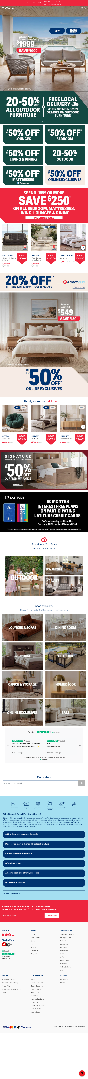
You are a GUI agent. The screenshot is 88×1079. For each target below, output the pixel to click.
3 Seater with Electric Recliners (9, 259)
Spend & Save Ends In (44, 3)
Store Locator (35, 938)
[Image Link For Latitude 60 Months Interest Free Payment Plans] (44, 512)
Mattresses (64, 951)
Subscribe (51, 915)
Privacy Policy (6, 986)
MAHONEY (64, 436)
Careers (33, 941)
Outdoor (63, 954)
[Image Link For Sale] (65, 712)
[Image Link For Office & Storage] (22, 684)
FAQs (33, 979)
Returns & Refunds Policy (10, 983)
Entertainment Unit (66, 439)
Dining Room (64, 944)
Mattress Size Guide (37, 999)
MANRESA (35, 436)
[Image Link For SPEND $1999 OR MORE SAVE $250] (44, 205)
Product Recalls (36, 1009)
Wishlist (62, 983)
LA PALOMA (36, 255)
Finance (4, 992)
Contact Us (34, 951)
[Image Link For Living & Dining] (23, 155)
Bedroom (63, 947)
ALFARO (5, 436)
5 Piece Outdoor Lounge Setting (36, 259)
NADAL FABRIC (8, 255)
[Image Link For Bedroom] (65, 134)
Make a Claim (35, 1012)
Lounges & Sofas (65, 938)
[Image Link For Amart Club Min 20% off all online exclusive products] (44, 282)
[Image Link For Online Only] (22, 712)
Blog (32, 944)
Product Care (35, 992)
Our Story (34, 934)
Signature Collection (67, 934)
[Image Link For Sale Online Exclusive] (44, 344)
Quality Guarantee (37, 986)
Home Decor (64, 960)
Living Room (64, 941)
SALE (62, 970)
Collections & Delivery (38, 1005)
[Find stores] (81, 783)
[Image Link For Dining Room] (65, 627)
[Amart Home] (10, 8)
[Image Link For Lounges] (23, 134)
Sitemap (33, 947)
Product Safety (36, 989)
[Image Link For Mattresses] (23, 175)
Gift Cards (63, 964)
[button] (83, 248)
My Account (64, 979)
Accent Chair (6, 439)
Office (62, 957)
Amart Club (35, 954)
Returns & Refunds (37, 983)
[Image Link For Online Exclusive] (65, 175)
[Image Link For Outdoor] (65, 155)
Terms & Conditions (8, 979)
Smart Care (34, 996)
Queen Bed (63, 258)
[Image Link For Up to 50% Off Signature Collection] (44, 470)
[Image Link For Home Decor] (65, 684)
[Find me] (75, 783)
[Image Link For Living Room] (22, 627)
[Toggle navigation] (3, 8)
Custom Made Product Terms (11, 989)
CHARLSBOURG (66, 255)
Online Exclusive (65, 967)
